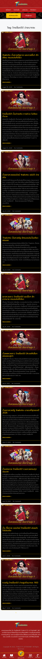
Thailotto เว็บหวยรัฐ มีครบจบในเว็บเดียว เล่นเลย (20, 239)
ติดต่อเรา (33, 10)
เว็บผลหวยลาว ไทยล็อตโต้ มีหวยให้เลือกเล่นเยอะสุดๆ (20, 355)
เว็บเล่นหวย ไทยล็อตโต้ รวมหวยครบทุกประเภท (19, 470)
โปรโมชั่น (16, 10)
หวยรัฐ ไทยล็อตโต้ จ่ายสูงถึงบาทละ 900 (20, 582)
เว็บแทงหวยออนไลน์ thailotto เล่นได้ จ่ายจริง (20, 176)
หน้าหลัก (4, 657)
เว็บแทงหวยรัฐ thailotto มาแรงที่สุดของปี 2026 (20, 411)
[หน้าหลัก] (4, 655)
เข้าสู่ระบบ (30, 657)
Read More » (6, 82)
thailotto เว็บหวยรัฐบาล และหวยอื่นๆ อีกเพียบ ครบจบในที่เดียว (20, 56)
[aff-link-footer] (21, 653)
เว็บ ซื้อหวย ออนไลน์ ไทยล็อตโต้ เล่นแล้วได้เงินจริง (20, 529)
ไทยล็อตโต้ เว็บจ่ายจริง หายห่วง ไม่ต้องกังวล (19, 115)
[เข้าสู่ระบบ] (30, 655)
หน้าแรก (8, 10)
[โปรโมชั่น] (11, 655)
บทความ (25, 10)
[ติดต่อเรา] (38, 655)
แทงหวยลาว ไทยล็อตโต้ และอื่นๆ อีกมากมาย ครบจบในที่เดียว (18, 298)
